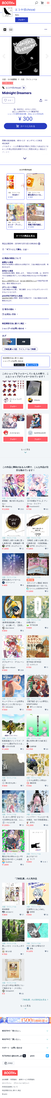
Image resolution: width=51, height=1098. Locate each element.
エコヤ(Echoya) (25, 170)
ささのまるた (15, 433)
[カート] (23, 87)
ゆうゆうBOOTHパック (28, 281)
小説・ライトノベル (29, 79)
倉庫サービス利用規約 (27, 1079)
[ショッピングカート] (42, 3)
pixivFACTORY (7, 298)
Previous (4, 56)
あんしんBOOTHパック (10, 281)
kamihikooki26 (40, 433)
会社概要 (5, 1079)
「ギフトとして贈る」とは (16, 249)
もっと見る (25, 449)
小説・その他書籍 (9, 79)
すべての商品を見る (25, 235)
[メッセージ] (10, 29)
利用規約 (13, 1079)
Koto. (17, 15)
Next (47, 56)
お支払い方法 (10, 314)
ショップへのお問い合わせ (13, 328)
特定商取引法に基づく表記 (13, 323)
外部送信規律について (10, 1087)
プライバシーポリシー (21, 1083)
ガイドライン (7, 1083)
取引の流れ (9, 309)
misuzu (37, 400)
